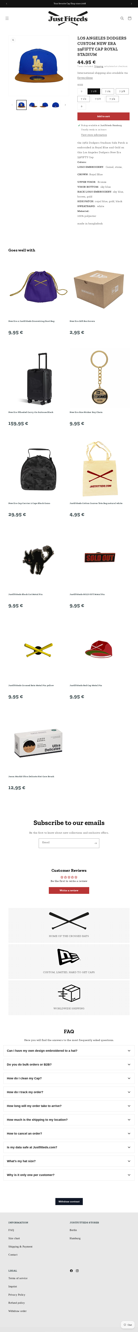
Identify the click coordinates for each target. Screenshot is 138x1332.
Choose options (38, 341)
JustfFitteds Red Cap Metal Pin (86, 685)
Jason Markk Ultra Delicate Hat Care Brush (31, 776)
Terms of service (18, 1278)
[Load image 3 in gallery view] (44, 105)
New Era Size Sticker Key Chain (86, 412)
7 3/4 (112, 98)
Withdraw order (17, 1311)
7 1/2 (83, 98)
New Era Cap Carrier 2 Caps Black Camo (29, 503)
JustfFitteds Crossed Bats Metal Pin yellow (31, 685)
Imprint (12, 1286)
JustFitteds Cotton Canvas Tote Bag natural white (96, 503)
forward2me (85, 77)
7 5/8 (100, 99)
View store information (94, 134)
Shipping (98, 66)
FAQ (11, 1230)
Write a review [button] (69, 890)
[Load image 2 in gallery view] (33, 105)
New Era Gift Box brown (82, 321)
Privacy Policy (16, 1294)
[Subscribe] (95, 843)
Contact (12, 1254)
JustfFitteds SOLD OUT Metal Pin (87, 594)
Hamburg (75, 1238)
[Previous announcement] (6, 3)
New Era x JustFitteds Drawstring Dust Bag (31, 321)
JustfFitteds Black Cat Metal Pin (25, 594)
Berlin (73, 1230)
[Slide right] (65, 105)
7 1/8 (94, 91)
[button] (7, 18)
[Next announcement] (131, 3)
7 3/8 (122, 91)
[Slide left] (12, 105)
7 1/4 (108, 91)
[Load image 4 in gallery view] (56, 105)
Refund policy (16, 1302)
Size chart (14, 1238)
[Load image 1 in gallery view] (21, 105)
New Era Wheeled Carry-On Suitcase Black (30, 412)
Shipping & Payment (20, 1246)
